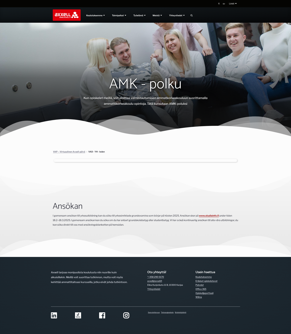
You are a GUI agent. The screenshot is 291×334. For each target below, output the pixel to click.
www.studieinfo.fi (209, 215)
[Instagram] (133, 315)
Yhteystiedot (176, 15)
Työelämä (138, 15)
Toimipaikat (118, 15)
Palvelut (200, 285)
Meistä (156, 15)
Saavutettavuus (154, 312)
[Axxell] (66, 15)
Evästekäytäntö (180, 312)
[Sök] (191, 15)
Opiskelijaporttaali (204, 293)
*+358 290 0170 (155, 277)
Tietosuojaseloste (167, 312)
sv (224, 3)
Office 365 (201, 289)
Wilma (199, 297)
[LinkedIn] (61, 315)
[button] (233, 4)
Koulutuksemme (94, 15)
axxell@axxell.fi (154, 281)
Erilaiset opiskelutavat (206, 281)
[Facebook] (109, 315)
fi (219, 3)
